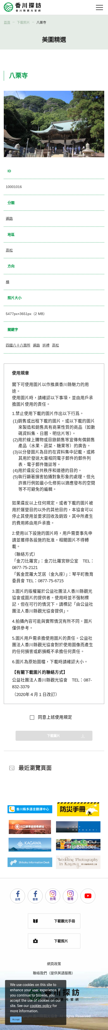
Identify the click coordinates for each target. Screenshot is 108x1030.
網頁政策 (54, 964)
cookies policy (40, 1006)
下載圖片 (53, 736)
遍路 (9, 218)
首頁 (7, 22)
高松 (9, 250)
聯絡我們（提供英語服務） (54, 973)
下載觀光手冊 (64, 921)
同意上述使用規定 (55, 717)
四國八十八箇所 (18, 345)
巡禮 (45, 345)
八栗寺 (41, 22)
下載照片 (23, 22)
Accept (16, 1019)
